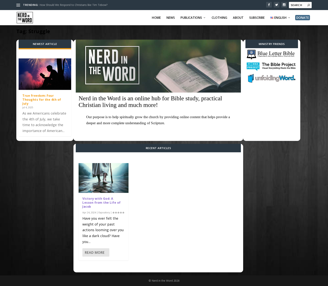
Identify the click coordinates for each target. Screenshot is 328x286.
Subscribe (257, 18)
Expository (104, 212)
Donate (302, 18)
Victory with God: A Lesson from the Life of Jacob (101, 202)
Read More (95, 252)
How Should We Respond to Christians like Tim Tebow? (73, 5)
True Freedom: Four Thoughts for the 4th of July (41, 100)
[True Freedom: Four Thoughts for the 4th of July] (45, 74)
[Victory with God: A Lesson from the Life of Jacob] (104, 178)
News (170, 18)
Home (156, 18)
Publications (191, 18)
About (238, 18)
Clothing (219, 18)
